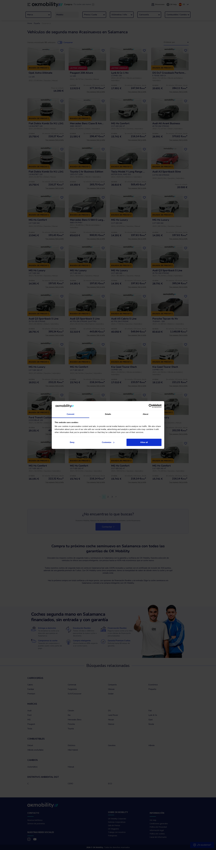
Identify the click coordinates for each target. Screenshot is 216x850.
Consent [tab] (70, 414)
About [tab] (145, 414)
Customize (106, 442)
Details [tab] (108, 414)
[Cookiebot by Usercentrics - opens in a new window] (151, 406)
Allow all (144, 442)
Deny (72, 442)
